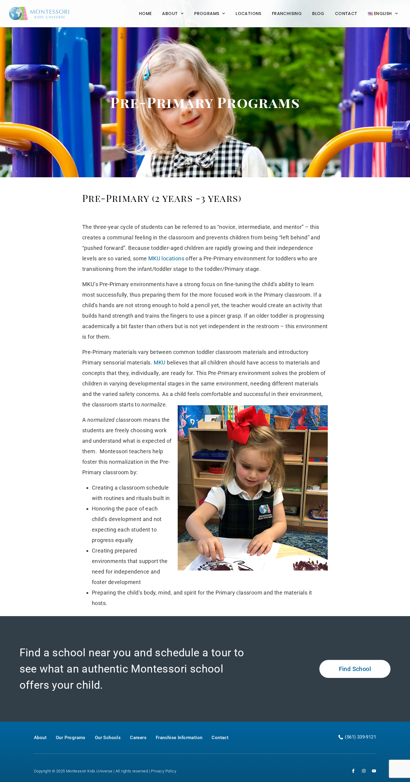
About (170, 13)
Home (145, 13)
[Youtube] (374, 771)
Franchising (287, 13)
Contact (346, 13)
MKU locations (166, 258)
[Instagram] (364, 771)
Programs (206, 13)
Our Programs (50, 396)
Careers (138, 737)
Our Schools (108, 737)
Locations (248, 13)
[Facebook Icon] (353, 771)
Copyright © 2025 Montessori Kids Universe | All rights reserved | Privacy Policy (105, 771)
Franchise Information (179, 737)
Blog (318, 13)
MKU (160, 362)
